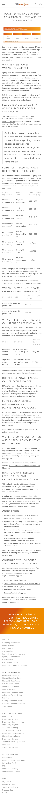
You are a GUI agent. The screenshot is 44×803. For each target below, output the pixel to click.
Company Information (11, 643)
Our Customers (8, 648)
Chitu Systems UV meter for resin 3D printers (19, 373)
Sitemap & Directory (10, 747)
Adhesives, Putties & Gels (12, 695)
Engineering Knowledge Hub (13, 722)
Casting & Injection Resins (12, 701)
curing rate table (10, 496)
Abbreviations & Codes (11, 771)
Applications (7, 716)
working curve (28, 451)
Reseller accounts (9, 784)
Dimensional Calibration (11, 736)
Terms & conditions (10, 787)
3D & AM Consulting (10, 728)
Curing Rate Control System (15, 580)
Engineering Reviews (10, 739)
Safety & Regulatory (10, 769)
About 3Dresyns (8, 645)
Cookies (5, 793)
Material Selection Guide (11, 678)
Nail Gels (5, 698)
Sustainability (7, 660)
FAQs (4, 766)
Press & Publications (10, 662)
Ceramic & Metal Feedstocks (13, 703)
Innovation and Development (13, 654)
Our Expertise (7, 651)
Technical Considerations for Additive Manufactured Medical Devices (18, 119)
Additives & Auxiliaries (10, 686)
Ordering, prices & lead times (13, 760)
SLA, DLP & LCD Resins (10, 684)
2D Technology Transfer (11, 730)
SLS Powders (7, 706)
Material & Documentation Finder (17, 590)
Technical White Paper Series (13, 742)
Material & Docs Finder (11, 681)
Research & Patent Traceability (14, 665)
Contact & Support (9, 757)
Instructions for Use (9, 763)
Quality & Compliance (11, 657)
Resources (6, 745)
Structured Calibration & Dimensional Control (22, 583)
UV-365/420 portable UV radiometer (27, 283)
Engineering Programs (10, 725)
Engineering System (10, 719)
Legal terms (7, 781)
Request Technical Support (15, 593)
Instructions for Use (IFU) (14, 586)
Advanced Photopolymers (12, 692)
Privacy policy (7, 790)
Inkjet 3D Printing (8, 689)
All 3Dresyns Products (10, 675)
